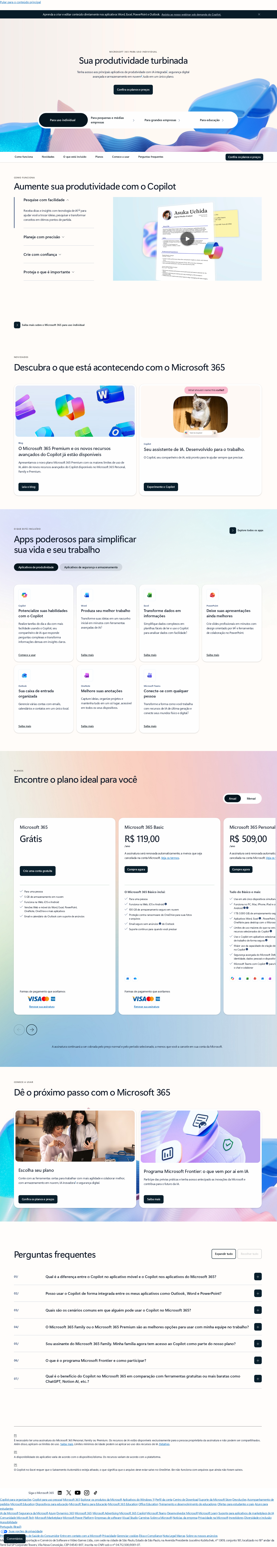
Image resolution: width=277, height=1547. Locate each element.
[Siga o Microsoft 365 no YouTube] (78, 1493)
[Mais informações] (244, 908)
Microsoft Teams (156, 1513)
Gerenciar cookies (127, 1536)
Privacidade (109, 1536)
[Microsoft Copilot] (233, 979)
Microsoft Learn (208, 1513)
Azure (52, 1513)
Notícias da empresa (185, 1517)
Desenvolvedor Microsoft (182, 1513)
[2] (15, 1451)
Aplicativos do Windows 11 (139, 1499)
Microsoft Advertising (106, 1513)
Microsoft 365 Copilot (132, 1513)
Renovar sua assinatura (41, 1006)
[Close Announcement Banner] (258, 14)
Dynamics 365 (65, 1513)
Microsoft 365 (71, 1499)
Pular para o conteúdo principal (20, 2)
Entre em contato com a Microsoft (80, 1536)
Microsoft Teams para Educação (88, 1504)
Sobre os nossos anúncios (202, 1536)
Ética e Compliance (150, 1536)
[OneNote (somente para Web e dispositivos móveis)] (270, 979)
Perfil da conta (163, 1499)
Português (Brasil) (10, 1527)
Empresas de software (108, 1517)
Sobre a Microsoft (161, 1517)
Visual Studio (130, 1517)
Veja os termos (170, 858)
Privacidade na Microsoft (213, 1517)
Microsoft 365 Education (123, 1504)
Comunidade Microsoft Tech (17, 1517)
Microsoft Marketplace (48, 1517)
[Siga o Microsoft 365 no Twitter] (69, 1493)
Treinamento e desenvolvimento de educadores (188, 1504)
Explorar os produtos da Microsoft (101, 1499)
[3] (15, 1464)
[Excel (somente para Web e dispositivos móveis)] (248, 979)
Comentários (15, 1538)
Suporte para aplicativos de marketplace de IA (246, 1513)
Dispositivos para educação (52, 1504)
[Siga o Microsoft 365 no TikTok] (96, 1493)
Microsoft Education (22, 1504)
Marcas (181, 1536)
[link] (24, 158)
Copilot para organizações (16, 1499)
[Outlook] (128, 979)
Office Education (148, 1504)
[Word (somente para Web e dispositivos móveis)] (240, 979)
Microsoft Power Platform (78, 1517)
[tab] (36, 567)
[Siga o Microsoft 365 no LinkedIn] (60, 1493)
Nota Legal (170, 1536)
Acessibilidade (8, 1522)
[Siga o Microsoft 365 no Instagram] (87, 1493)
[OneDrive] (135, 979)
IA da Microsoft (9, 1513)
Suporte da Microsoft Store (215, 1499)
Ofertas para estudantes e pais (235, 1504)
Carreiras (144, 1517)
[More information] (166, 904)
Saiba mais (66, 1444)
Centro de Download (185, 1499)
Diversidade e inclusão (257, 1517)
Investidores (236, 1517)
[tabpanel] (138, 656)
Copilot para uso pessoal (47, 1499)
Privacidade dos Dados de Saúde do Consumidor (30, 1536)
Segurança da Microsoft (33, 1513)
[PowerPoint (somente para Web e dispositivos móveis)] (255, 979)
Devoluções (239, 1499)
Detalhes (164, 1444)
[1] (15, 1434)
